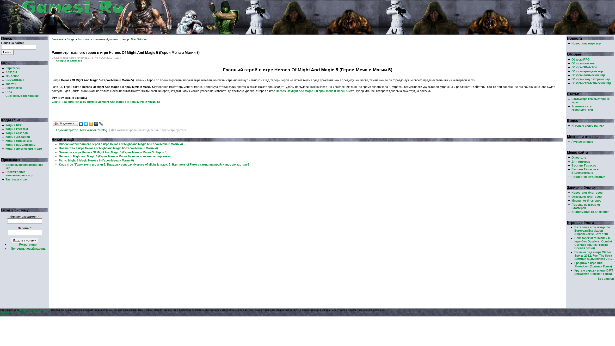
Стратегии (13, 68)
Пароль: (24, 228)
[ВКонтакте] (81, 124)
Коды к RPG (14, 125)
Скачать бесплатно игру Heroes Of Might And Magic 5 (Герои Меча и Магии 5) (106, 102)
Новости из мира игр (586, 43)
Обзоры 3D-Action (584, 67)
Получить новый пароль (28, 248)
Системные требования (22, 96)
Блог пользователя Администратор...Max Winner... (113, 39)
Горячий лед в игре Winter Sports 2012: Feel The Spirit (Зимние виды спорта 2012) (594, 256)
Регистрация (28, 244)
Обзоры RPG (581, 59)
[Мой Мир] (96, 124)
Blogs (70, 39)
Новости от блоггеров (587, 192)
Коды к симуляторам (21, 145)
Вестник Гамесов (584, 165)
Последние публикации (588, 177)
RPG (9, 92)
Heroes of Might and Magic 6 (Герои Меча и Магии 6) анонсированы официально (115, 156)
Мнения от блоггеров (586, 200)
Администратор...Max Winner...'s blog (81, 130)
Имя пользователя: (24, 216)
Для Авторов (581, 161)
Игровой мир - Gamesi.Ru (35, 310)
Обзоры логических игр (588, 75)
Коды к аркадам (17, 133)
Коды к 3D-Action (18, 137)
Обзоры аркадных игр (587, 71)
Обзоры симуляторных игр (591, 79)
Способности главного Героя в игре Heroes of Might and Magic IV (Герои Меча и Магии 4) (121, 144)
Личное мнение (582, 141)
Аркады (11, 72)
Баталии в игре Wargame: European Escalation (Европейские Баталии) (592, 231)
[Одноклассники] (91, 124)
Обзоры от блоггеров (69, 60)
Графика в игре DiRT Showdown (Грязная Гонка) (593, 264)
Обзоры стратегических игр (591, 83)
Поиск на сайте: (12, 43)
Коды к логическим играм (24, 148)
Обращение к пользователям (17, 312)
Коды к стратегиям (19, 140)
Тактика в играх (17, 179)
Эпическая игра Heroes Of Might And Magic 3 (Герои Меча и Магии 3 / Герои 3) (113, 152)
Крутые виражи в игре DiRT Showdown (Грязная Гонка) (593, 272)
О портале (579, 157)
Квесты (11, 84)
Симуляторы (15, 80)
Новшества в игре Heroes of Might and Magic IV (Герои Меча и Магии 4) (108, 148)
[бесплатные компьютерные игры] (119, 33)
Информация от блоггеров (590, 212)
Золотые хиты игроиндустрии (582, 108)
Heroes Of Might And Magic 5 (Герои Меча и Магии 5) (312, 91)
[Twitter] (86, 124)
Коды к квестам (17, 129)
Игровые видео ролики (588, 125)
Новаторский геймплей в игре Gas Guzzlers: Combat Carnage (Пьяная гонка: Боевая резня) (593, 243)
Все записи (606, 278)
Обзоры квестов (583, 63)
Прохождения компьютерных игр (19, 173)
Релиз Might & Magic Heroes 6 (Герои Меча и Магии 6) (96, 160)
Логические (14, 88)
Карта (3, 315)
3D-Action (12, 76)
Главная (57, 39)
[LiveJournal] (101, 124)
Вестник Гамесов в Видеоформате (585, 171)
